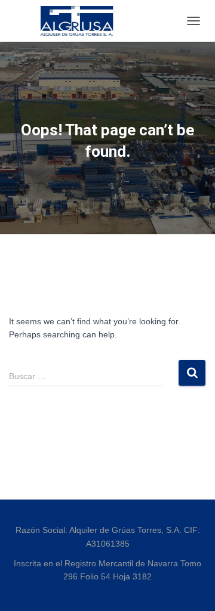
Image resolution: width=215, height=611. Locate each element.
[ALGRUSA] (82, 21)
